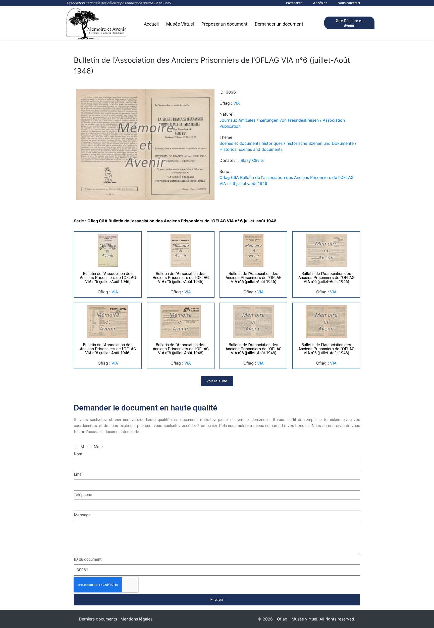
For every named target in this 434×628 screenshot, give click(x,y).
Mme (98, 446)
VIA (236, 103)
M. (82, 446)
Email (78, 474)
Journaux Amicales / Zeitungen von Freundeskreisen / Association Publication (282, 123)
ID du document (87, 559)
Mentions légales (136, 618)
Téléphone (83, 494)
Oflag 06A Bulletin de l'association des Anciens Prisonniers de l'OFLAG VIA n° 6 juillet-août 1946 (287, 180)
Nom (78, 454)
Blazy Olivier (252, 160)
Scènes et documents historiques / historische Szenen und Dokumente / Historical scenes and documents (288, 146)
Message (82, 515)
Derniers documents (98, 618)
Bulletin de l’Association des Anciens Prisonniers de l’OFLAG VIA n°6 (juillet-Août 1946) (108, 277)
